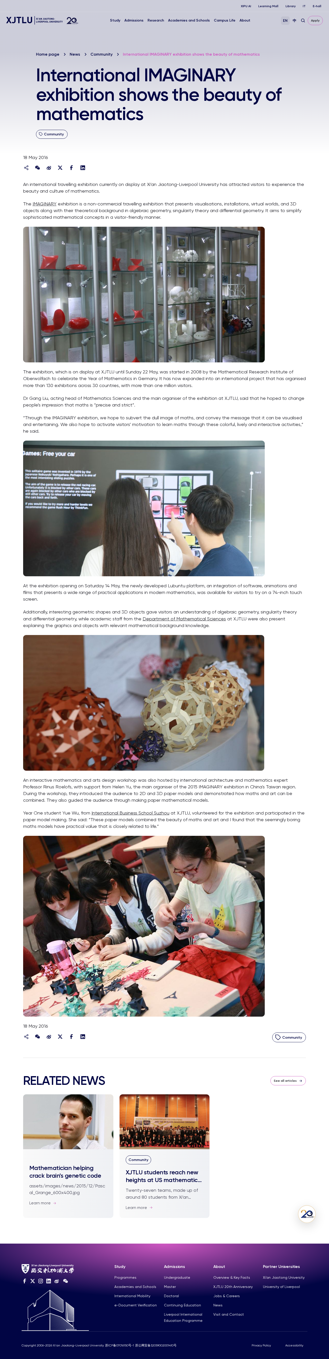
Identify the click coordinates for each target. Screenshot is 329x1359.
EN (285, 20)
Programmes (125, 1277)
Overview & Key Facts (231, 1277)
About (245, 20)
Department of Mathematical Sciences (184, 618)
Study (115, 20)
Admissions (133, 20)
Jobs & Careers (226, 1296)
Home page (47, 54)
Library (291, 6)
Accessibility (294, 1345)
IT (304, 6)
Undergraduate (177, 1277)
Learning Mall (268, 6)
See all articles (285, 1081)
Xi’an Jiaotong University (284, 1277)
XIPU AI (246, 6)
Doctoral (171, 1296)
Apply (315, 20)
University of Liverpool (281, 1287)
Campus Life (224, 20)
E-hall (317, 6)
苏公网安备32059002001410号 (156, 1345)
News (75, 54)
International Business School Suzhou (130, 813)
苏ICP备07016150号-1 (119, 1345)
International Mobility (132, 1296)
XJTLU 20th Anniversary (233, 1287)
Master (170, 1287)
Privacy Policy (261, 1345)
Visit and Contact (228, 1314)
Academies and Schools (189, 20)
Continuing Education (182, 1305)
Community (101, 54)
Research (156, 20)
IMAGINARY (45, 203)
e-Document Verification (135, 1305)
